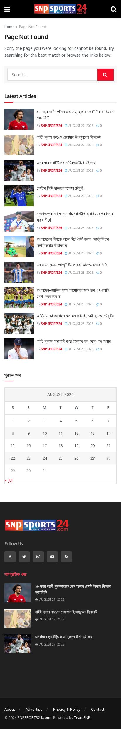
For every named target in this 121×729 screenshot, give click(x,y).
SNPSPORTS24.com (34, 717)
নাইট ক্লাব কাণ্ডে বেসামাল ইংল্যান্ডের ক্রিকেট (69, 137)
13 (92, 433)
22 (13, 458)
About (9, 709)
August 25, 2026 (80, 304)
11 (60, 433)
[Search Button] (105, 75)
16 (28, 445)
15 (13, 445)
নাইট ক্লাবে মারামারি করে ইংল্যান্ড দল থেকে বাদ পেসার (74, 341)
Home (9, 26)
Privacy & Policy (66, 709)
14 (108, 433)
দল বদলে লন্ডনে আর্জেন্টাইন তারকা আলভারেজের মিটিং (72, 265)
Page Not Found (32, 26)
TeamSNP (82, 717)
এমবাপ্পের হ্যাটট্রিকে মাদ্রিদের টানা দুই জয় (66, 163)
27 (92, 458)
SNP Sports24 (51, 126)
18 (60, 445)
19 (76, 445)
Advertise (34, 709)
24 (45, 458)
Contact (97, 709)
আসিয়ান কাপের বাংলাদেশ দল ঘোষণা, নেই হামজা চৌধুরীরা (76, 316)
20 (92, 445)
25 (60, 458)
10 (45, 433)
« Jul (9, 480)
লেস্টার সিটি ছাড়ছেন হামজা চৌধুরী (60, 188)
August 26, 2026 (80, 196)
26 (76, 458)
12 (76, 433)
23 (28, 458)
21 (108, 445)
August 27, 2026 (80, 126)
